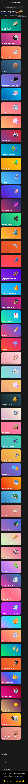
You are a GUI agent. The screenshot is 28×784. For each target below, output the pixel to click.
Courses (4, 757)
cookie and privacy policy (18, 776)
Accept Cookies (8, 781)
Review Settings (19, 781)
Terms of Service (6, 769)
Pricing (4, 762)
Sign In (4, 759)
